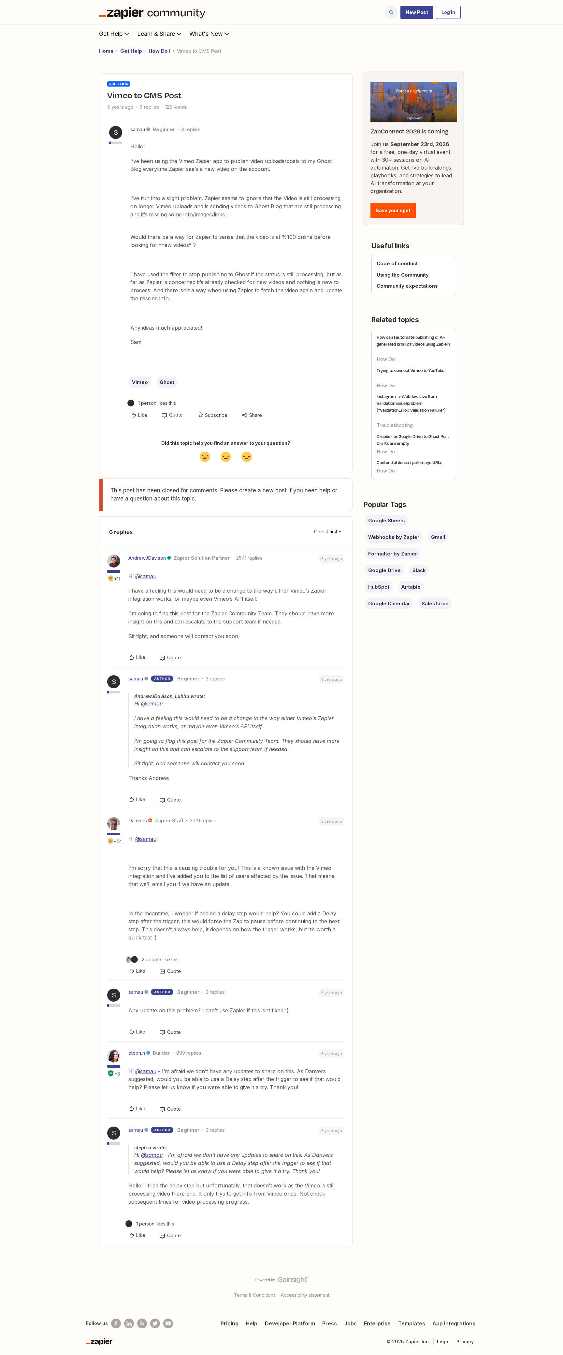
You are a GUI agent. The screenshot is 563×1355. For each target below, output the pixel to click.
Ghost (167, 382)
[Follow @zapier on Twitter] (155, 1323)
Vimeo (140, 382)
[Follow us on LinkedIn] (129, 1323)
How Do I (159, 51)
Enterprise (377, 1323)
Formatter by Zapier (392, 554)
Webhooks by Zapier (393, 537)
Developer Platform (290, 1323)
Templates (411, 1323)
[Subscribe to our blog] (142, 1323)
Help (251, 1323)
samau (137, 129)
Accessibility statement (305, 1295)
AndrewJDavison (147, 558)
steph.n (136, 1053)
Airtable (411, 587)
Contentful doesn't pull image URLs (409, 462)
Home (106, 51)
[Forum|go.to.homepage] (154, 12)
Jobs (350, 1323)
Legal (443, 1341)
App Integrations (453, 1323)
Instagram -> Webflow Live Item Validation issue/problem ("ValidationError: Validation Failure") (411, 403)
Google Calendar (389, 603)
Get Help (111, 33)
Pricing (229, 1323)
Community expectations (407, 286)
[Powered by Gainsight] (281, 1281)
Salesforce (435, 603)
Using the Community (403, 275)
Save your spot (393, 210)
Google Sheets (386, 520)
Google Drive (384, 570)
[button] (416, 12)
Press (329, 1323)
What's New (206, 33)
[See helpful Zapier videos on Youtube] (168, 1323)
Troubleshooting (395, 425)
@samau (145, 576)
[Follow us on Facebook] (116, 1323)
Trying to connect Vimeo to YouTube (410, 370)
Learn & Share (156, 33)
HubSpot (378, 587)
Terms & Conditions (255, 1295)
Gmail (438, 537)
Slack (419, 570)
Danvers (137, 820)
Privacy (465, 1341)
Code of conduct (397, 263)
